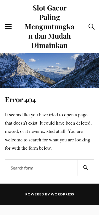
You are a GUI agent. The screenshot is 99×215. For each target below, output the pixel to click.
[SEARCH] (86, 167)
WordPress (62, 194)
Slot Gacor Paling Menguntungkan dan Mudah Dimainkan (49, 26)
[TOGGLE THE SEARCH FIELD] (90, 26)
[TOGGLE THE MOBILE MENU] (8, 26)
